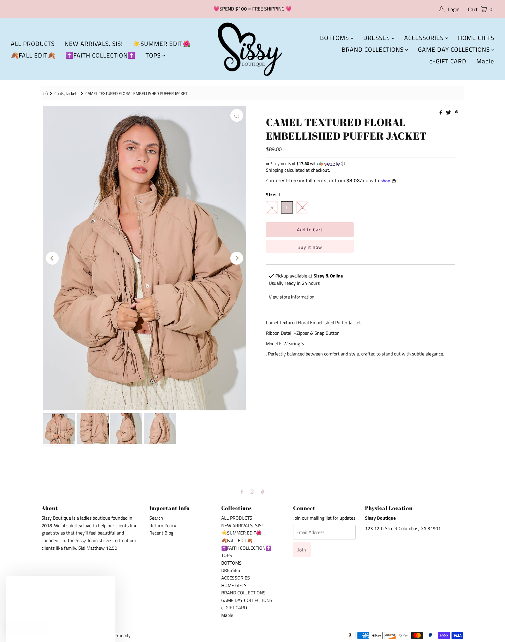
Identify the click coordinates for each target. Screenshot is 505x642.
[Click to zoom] (236, 115)
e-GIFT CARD (447, 61)
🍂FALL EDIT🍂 (33, 55)
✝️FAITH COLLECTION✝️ (100, 55)
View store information (291, 296)
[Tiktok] (262, 491)
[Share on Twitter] (449, 112)
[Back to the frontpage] (46, 93)
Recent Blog (161, 532)
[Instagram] (252, 491)
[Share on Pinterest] (456, 112)
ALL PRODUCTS (33, 43)
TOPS (154, 55)
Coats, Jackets (66, 93)
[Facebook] (242, 491)
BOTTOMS (335, 37)
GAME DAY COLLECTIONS (455, 49)
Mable (485, 61)
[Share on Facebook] (441, 112)
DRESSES (377, 37)
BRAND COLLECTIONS (373, 49)
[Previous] (52, 258)
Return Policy (162, 525)
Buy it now (310, 247)
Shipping (274, 169)
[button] (360, 163)
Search (156, 517)
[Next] (236, 258)
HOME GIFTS (476, 37)
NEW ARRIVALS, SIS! (94, 43)
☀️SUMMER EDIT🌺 (162, 43)
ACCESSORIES (424, 37)
